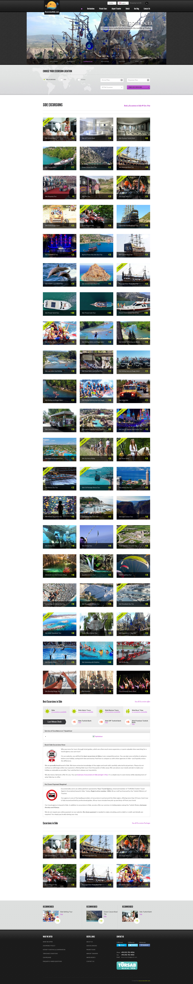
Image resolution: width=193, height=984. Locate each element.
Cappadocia (87, 61)
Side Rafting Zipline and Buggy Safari (93, 342)
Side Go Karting (123, 662)
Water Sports (90, 957)
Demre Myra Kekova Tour (90, 633)
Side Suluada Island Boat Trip (91, 284)
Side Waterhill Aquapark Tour (54, 458)
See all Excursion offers (142, 701)
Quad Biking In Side (88, 225)
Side (65, 79)
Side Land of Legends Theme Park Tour (93, 429)
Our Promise (47, 957)
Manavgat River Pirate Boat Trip (128, 284)
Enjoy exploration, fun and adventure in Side (131, 28)
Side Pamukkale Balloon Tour (91, 604)
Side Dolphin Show (50, 662)
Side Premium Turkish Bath (127, 138)
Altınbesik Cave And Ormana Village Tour (56, 575)
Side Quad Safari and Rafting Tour (92, 371)
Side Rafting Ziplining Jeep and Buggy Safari (93, 400)
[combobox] (111, 3)
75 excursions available (58, 712)
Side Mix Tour (86, 196)
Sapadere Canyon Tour (89, 575)
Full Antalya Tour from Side (90, 517)
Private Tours (90, 949)
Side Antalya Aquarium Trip (53, 517)
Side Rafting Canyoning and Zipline (129, 342)
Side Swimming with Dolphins (90, 662)
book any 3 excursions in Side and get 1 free (92, 775)
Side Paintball (86, 691)
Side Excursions (91, 945)
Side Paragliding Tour (125, 575)
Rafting (122, 61)
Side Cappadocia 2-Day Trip (127, 633)
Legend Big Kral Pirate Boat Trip (128, 225)
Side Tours (54, 61)
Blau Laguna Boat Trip (125, 255)
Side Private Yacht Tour (52, 313)
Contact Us (90, 961)
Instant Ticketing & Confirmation (54, 949)
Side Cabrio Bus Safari (52, 429)
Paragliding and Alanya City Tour (55, 604)
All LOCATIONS (50, 79)
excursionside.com (144, 981)
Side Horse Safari (124, 458)
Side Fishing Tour (87, 546)
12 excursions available (85, 712)
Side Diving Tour (50, 546)
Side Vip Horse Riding (88, 458)
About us (89, 941)
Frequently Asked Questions (52, 961)
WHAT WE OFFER (48, 941)
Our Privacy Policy (49, 945)
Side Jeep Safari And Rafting (53, 371)
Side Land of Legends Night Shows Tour (130, 429)
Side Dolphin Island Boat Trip (54, 284)
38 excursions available (112, 712)
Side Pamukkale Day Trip (126, 604)
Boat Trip (139, 61)
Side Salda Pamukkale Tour (53, 633)
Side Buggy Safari (124, 196)
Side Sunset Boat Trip (51, 255)
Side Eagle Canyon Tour (126, 517)
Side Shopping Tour (51, 196)
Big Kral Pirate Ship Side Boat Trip (92, 255)
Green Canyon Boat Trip (89, 167)
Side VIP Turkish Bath (88, 138)
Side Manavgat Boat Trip (126, 167)
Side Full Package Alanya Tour (91, 487)
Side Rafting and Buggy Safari (54, 400)
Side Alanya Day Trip (51, 487)
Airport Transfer (92, 953)
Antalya (83, 79)
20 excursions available (139, 712)
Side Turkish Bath (50, 138)
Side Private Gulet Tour (89, 313)
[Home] (82, 9)
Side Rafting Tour (50, 342)
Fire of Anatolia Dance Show (127, 691)
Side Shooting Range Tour (52, 691)
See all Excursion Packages (141, 823)
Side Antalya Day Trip (125, 487)
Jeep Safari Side (123, 400)
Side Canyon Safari (51, 167)
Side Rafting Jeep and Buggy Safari (129, 371)
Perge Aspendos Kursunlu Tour (128, 546)
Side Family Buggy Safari (52, 225)
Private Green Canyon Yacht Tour (129, 313)
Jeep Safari (138, 23)
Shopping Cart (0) (135, 3)
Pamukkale (71, 61)
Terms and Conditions (50, 953)
